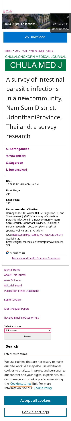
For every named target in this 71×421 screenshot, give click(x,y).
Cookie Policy (43, 388)
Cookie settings (20, 384)
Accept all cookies (35, 400)
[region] (35, 388)
